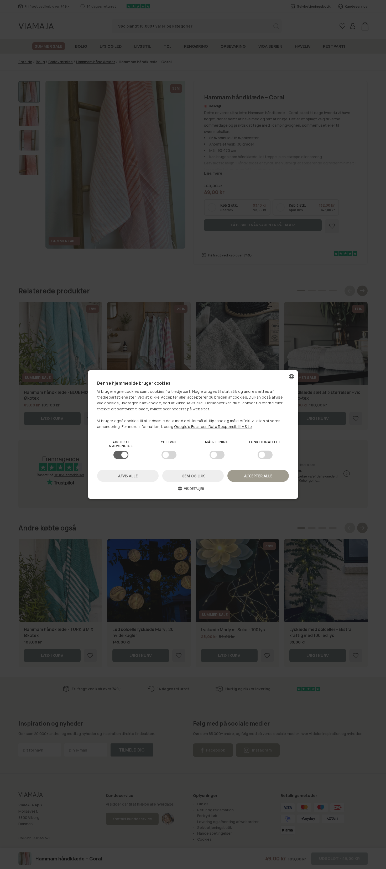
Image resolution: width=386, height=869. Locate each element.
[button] (193, 490)
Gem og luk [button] (193, 475)
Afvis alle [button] (128, 475)
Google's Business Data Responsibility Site (213, 426)
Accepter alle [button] (258, 475)
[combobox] (291, 376)
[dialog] (193, 434)
